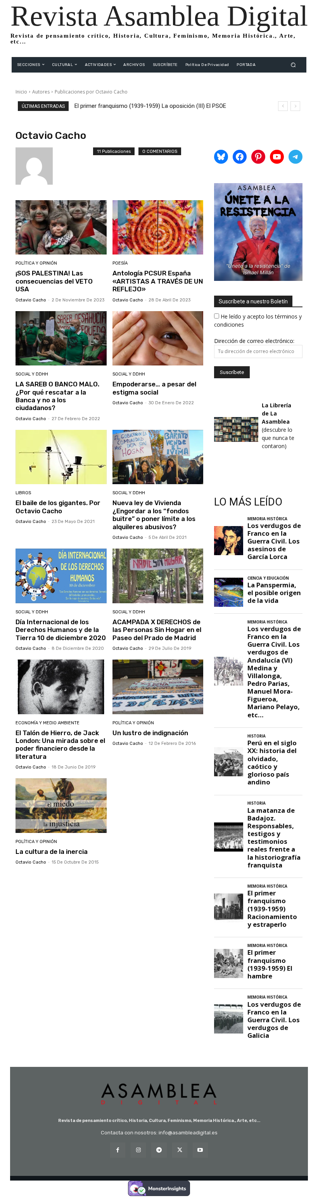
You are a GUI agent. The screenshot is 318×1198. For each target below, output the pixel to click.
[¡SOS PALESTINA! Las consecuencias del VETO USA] (61, 227)
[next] (295, 106)
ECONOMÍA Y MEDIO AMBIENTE (48, 723)
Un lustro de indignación (150, 733)
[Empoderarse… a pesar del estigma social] (158, 338)
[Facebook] (117, 1150)
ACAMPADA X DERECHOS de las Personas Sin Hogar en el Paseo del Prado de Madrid (156, 630)
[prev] (283, 106)
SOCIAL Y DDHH (32, 374)
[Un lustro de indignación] (158, 687)
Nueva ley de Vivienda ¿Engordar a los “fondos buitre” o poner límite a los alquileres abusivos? (153, 514)
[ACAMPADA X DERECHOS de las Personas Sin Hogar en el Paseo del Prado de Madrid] (158, 576)
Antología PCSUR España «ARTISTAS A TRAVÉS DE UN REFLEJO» (157, 281)
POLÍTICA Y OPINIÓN (36, 263)
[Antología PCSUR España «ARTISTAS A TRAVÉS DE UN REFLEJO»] (158, 227)
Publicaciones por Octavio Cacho (91, 91)
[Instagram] (138, 1150)
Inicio (21, 91)
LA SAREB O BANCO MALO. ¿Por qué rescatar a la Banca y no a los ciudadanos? (57, 396)
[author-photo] (54, 166)
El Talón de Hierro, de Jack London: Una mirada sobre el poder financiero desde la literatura (60, 744)
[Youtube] (200, 1150)
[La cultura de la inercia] (61, 805)
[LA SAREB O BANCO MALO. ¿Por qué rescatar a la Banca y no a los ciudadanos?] (61, 338)
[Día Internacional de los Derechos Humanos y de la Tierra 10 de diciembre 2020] (61, 576)
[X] (179, 1150)
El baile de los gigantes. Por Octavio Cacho (58, 506)
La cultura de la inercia (52, 851)
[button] (293, 64)
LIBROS (23, 493)
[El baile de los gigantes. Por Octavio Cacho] (61, 457)
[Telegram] (158, 1150)
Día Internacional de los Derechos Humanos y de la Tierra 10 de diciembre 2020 (61, 630)
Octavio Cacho (31, 300)
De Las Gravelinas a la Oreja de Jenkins (124, 105)
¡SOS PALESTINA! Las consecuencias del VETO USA (54, 281)
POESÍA (120, 263)
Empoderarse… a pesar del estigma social (154, 388)
